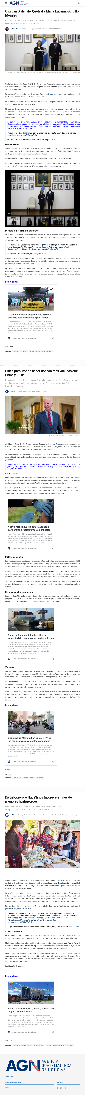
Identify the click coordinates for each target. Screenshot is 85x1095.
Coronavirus (17, 777)
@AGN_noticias (14, 249)
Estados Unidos (28, 777)
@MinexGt (45, 245)
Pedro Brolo (52, 94)
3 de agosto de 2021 (35, 29)
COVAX (76, 490)
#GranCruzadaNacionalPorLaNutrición (24, 920)
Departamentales (48, 815)
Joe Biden (39, 777)
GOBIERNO (52, 29)
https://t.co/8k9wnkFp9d (26, 135)
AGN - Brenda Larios (19, 29)
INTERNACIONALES (39, 391)
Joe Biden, (57, 444)
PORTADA (59, 29)
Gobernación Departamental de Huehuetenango (28, 1045)
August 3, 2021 (51, 139)
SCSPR (7, 1088)
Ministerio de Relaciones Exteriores (41, 351)
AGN (13, 391)
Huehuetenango (72, 815)
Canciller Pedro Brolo (20, 351)
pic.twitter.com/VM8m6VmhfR (44, 249)
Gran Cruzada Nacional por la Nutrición (60, 1045)
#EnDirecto (12, 133)
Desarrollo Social (60, 815)
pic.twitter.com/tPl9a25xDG (19, 922)
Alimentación (37, 815)
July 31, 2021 (74, 927)
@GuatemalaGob (48, 920)
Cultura (45, 29)
